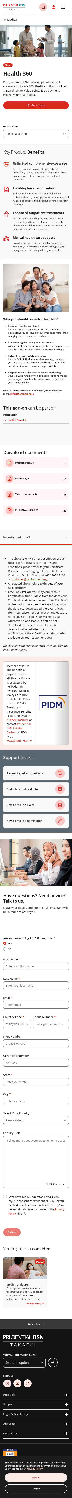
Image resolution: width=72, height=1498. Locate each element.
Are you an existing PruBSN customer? (29, 938)
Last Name (11, 978)
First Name (11, 959)
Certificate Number (16, 1056)
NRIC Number (12, 1036)
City (7, 1094)
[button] (43, 7)
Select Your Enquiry (17, 1113)
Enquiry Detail (12, 1133)
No (9, 949)
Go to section (10, 126)
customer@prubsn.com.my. (30, 579)
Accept (36, 1477)
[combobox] (36, 134)
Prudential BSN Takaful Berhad (19, 728)
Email (8, 998)
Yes (10, 943)
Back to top (33, 1323)
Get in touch (38, 105)
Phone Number (44, 1017)
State (8, 1075)
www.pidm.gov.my (19, 740)
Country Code (13, 1017)
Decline (36, 1488)
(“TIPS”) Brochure (18, 720)
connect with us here (22, 393)
